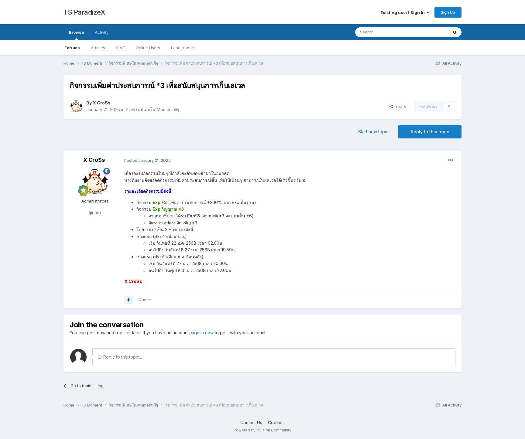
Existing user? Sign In (403, 12)
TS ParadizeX (84, 12)
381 (97, 212)
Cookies (276, 422)
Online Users (148, 47)
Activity (101, 32)
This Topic (430, 32)
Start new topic (373, 131)
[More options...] (450, 160)
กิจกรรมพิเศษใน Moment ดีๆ (152, 109)
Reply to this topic (430, 131)
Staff (120, 47)
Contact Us (251, 422)
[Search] (455, 32)
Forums (72, 47)
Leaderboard (183, 47)
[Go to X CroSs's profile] (76, 106)
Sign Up (448, 12)
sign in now (202, 332)
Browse (76, 32)
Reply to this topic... (122, 356)
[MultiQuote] (128, 300)
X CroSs (102, 102)
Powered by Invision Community (262, 430)
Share (400, 106)
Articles (98, 47)
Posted (147, 160)
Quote (144, 299)
